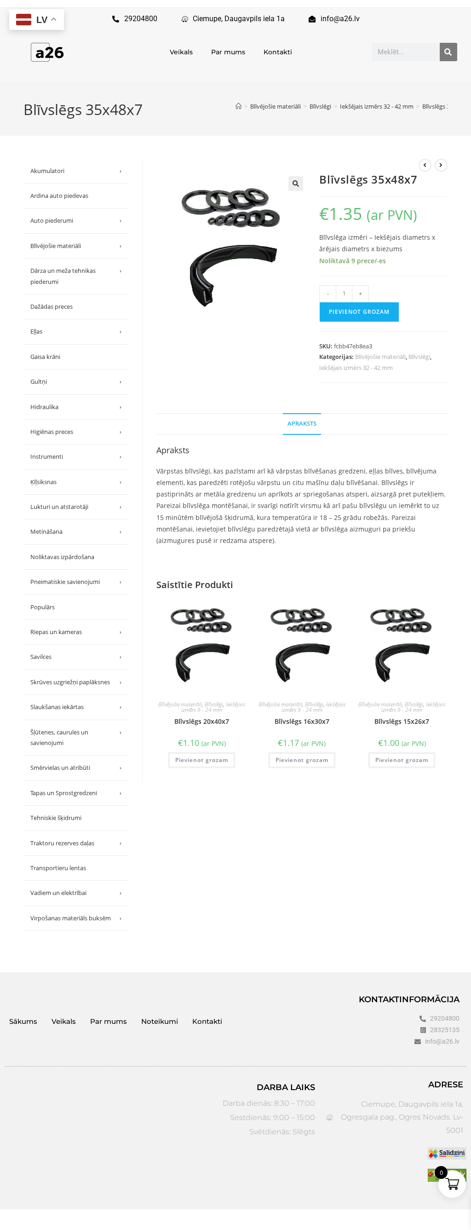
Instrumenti (75, 456)
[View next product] (441, 165)
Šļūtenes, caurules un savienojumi (75, 737)
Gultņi (75, 381)
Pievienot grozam (359, 312)
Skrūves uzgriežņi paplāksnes (75, 682)
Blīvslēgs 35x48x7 (445, 106)
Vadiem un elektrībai (75, 893)
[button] (295, 183)
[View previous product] (425, 165)
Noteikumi (159, 1021)
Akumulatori (75, 171)
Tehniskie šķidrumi (55, 818)
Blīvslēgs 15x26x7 (401, 721)
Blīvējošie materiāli (380, 356)
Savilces (75, 657)
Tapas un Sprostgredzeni (75, 793)
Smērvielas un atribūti (75, 767)
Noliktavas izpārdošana (62, 557)
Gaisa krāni (45, 356)
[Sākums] (238, 106)
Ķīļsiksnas (75, 482)
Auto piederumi (75, 220)
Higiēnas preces (75, 431)
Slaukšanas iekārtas (75, 707)
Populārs (42, 607)
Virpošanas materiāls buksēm (75, 918)
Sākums (23, 1021)
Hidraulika (75, 407)
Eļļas (75, 331)
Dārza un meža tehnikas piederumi (75, 275)
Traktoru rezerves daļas (75, 843)
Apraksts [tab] (301, 423)
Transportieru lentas (58, 868)
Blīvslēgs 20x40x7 (201, 721)
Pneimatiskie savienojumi (75, 581)
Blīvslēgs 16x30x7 (302, 721)
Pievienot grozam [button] (201, 760)
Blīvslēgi (419, 356)
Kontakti (278, 52)
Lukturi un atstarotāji (75, 506)
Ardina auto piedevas (59, 195)
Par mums (228, 52)
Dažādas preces (51, 306)
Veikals (181, 52)
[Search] (448, 52)
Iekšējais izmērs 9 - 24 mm (213, 707)
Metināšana (75, 531)
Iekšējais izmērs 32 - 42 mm (356, 368)
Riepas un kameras (75, 632)
